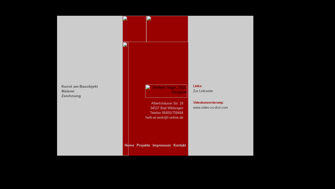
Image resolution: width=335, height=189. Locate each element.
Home (129, 145)
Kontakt (180, 145)
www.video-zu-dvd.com (210, 107)
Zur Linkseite (203, 91)
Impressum (162, 145)
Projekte (143, 145)
